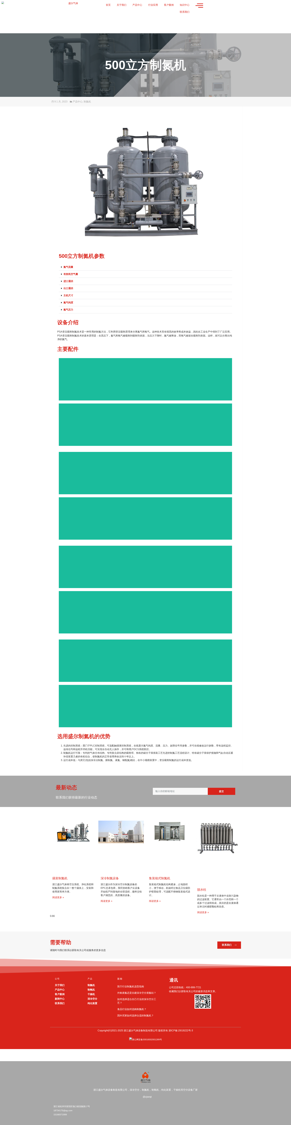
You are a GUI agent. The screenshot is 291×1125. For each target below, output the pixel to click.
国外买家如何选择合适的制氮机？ (135, 1015)
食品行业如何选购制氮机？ (131, 1009)
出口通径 (68, 288)
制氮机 (87, 101)
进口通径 (68, 281)
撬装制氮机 (59, 878)
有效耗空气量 (71, 274)
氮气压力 (68, 309)
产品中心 (137, 5)
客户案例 (169, 5)
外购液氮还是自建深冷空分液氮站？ (136, 993)
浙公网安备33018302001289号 (147, 1039)
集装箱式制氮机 (159, 878)
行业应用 (153, 5)
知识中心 (184, 5)
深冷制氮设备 (110, 878)
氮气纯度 (68, 302)
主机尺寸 (68, 295)
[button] (229, 945)
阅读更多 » (58, 897)
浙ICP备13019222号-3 (181, 1030)
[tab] (145, 267)
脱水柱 (201, 889)
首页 (108, 5)
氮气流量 (68, 267)
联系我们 (184, 12)
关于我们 (121, 5)
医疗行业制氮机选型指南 (130, 986)
